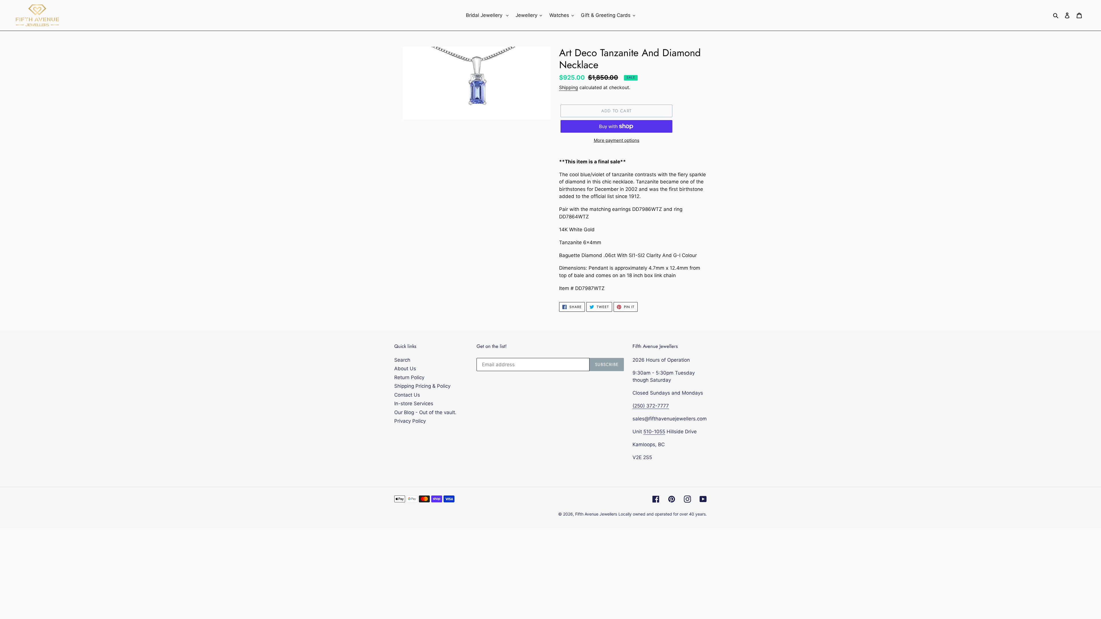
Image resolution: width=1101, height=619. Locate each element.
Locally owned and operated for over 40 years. (662, 514)
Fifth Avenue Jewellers (596, 514)
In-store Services (413, 403)
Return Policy (409, 377)
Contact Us (407, 395)
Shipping (568, 87)
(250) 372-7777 (651, 406)
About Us (405, 368)
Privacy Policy (410, 421)
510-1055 (654, 431)
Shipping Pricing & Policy (422, 386)
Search (402, 360)
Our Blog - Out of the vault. (425, 412)
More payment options (616, 140)
